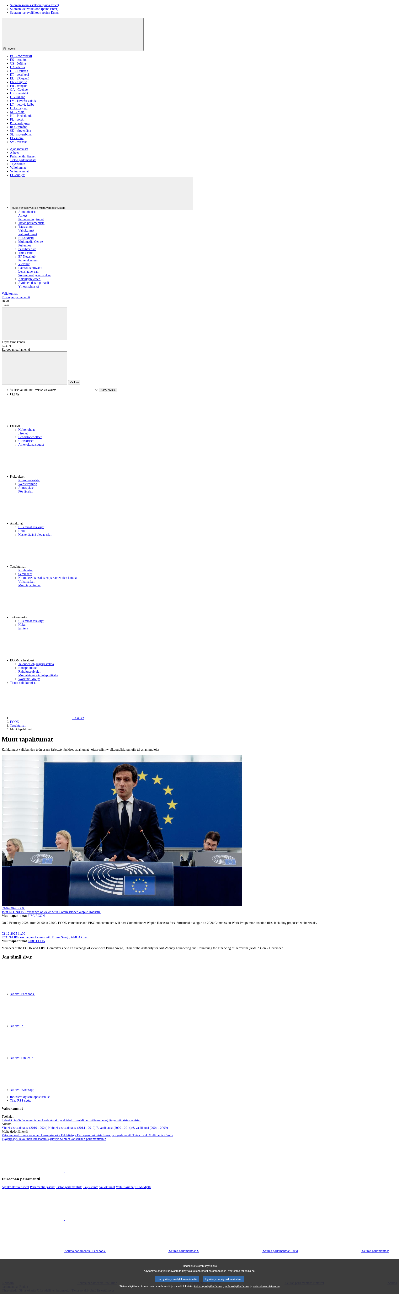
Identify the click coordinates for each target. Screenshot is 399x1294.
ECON (6, 346)
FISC (32, 915)
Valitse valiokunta (21, 389)
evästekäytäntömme (237, 1286)
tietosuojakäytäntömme (208, 1286)
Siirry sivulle (108, 389)
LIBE (32, 941)
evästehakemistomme (266, 1286)
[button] (203, 412)
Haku (5, 301)
